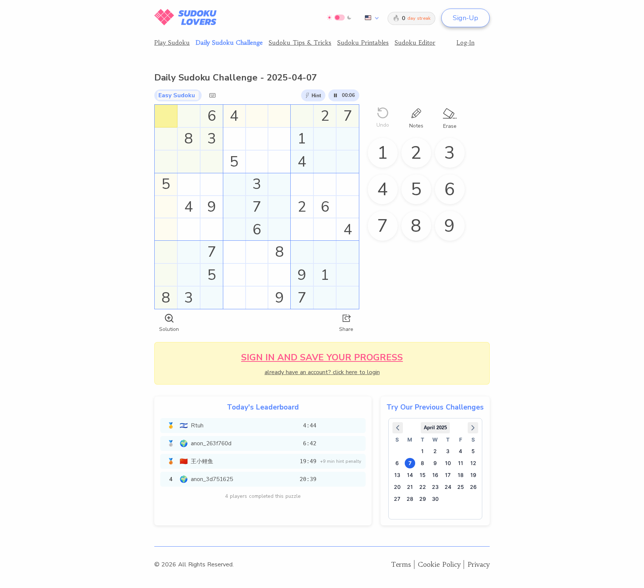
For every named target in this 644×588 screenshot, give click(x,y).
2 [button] (435, 451)
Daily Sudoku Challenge (229, 42)
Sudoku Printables (363, 42)
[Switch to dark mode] (339, 17)
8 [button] (422, 463)
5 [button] (473, 451)
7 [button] (409, 463)
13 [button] (397, 475)
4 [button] (460, 451)
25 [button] (460, 487)
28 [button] (410, 499)
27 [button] (397, 499)
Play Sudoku (172, 42)
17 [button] (448, 475)
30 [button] (435, 499)
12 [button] (473, 463)
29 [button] (422, 499)
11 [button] (460, 463)
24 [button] (448, 487)
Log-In (465, 42)
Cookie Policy (439, 564)
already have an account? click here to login (322, 372)
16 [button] (435, 475)
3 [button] (447, 451)
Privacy (479, 564)
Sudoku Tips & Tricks (300, 42)
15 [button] (423, 475)
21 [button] (410, 487)
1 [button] (422, 451)
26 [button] (473, 487)
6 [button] (397, 463)
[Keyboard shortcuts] (212, 95)
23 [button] (435, 487)
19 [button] (473, 475)
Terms (401, 564)
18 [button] (461, 475)
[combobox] (370, 18)
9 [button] (435, 463)
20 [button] (397, 487)
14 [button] (410, 475)
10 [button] (448, 463)
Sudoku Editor (415, 42)
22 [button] (422, 487)
